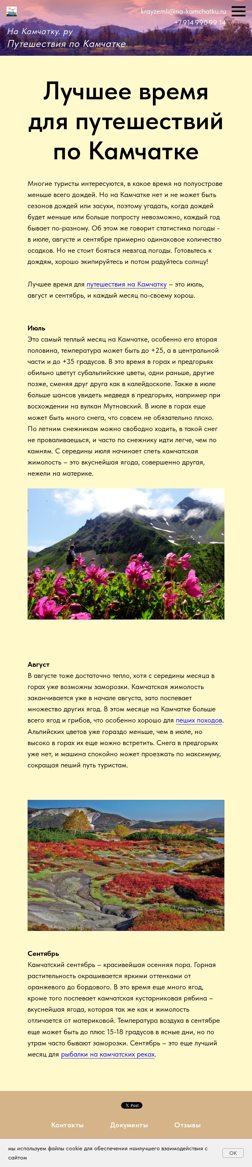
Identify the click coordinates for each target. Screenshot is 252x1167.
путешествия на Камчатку (127, 284)
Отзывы (187, 1124)
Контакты (67, 1124)
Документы (129, 1124)
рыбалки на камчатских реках (108, 1054)
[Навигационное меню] (238, 11)
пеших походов (199, 720)
